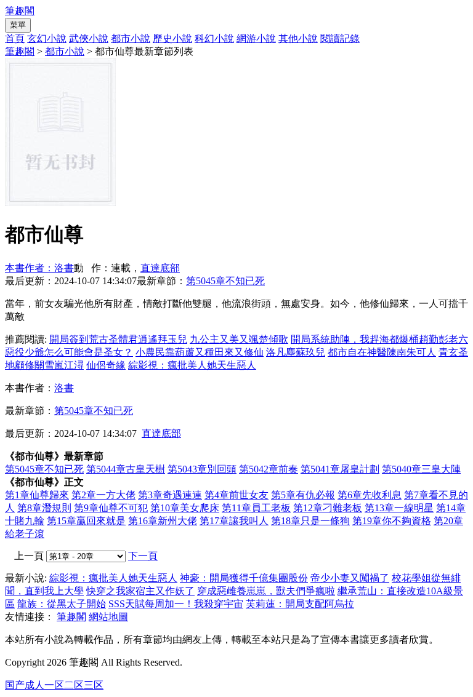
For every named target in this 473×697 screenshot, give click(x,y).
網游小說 (256, 38)
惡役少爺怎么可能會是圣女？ (69, 352)
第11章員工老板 (256, 508)
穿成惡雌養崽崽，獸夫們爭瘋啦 (266, 591)
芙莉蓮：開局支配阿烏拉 (300, 604)
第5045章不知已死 (225, 281)
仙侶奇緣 (106, 365)
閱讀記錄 (340, 38)
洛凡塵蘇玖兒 (295, 352)
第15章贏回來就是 (86, 521)
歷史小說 (172, 38)
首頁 (15, 38)
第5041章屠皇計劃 (340, 469)
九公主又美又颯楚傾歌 (239, 339)
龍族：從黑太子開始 (61, 604)
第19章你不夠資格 (391, 521)
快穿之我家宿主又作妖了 (140, 591)
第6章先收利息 (370, 495)
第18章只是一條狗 (310, 521)
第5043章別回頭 (202, 469)
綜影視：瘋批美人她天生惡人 (192, 365)
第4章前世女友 (236, 495)
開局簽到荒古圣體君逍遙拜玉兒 (118, 339)
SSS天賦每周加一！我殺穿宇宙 (175, 604)
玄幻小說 (47, 38)
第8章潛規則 (44, 508)
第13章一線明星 (399, 508)
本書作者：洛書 (39, 268)
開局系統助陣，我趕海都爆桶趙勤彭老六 (379, 339)
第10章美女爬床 (184, 508)
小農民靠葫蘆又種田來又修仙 (199, 352)
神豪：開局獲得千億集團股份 (244, 578)
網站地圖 (108, 616)
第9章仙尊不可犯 (111, 508)
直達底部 (160, 268)
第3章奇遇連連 (170, 495)
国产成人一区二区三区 (54, 685)
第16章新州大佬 (162, 521)
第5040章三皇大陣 (421, 469)
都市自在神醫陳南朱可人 (382, 352)
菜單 (18, 25)
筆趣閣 (19, 11)
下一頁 (143, 556)
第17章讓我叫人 (234, 521)
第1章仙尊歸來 (37, 495)
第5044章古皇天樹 (125, 469)
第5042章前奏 (268, 469)
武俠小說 (88, 38)
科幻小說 (214, 38)
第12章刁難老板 (327, 508)
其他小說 (298, 38)
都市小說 (130, 38)
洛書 (64, 388)
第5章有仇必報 (303, 495)
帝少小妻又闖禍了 (349, 578)
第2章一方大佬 (103, 495)
